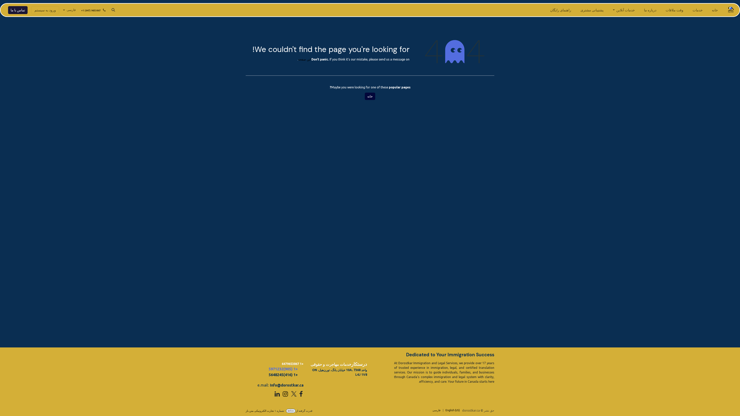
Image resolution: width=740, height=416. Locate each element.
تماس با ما (18, 10)
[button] (113, 10)
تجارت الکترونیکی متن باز (260, 410)
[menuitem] (714, 10)
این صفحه (304, 59)
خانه (370, 96)
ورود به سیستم (45, 10)
